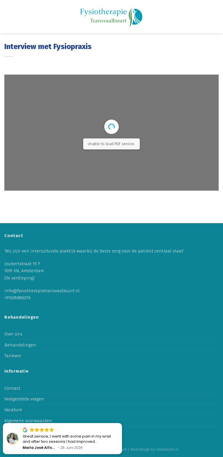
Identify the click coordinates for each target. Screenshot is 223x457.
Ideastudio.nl (167, 449)
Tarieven (12, 355)
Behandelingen (20, 345)
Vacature (13, 409)
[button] (121, 423)
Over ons (13, 334)
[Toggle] (216, 345)
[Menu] (213, 17)
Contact (12, 388)
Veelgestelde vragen (24, 399)
